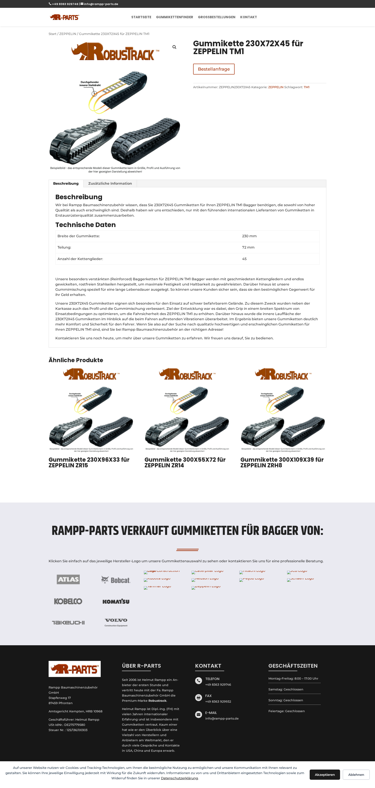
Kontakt (248, 17)
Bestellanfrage (214, 69)
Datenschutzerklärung (179, 778)
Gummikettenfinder (174, 17)
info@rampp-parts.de (99, 4)
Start (52, 34)
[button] (174, 47)
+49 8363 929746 (64, 4)
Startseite (141, 17)
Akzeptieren (325, 775)
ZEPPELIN (67, 34)
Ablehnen (356, 775)
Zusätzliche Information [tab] (110, 183)
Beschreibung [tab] (66, 183)
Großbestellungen (216, 17)
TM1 (306, 87)
